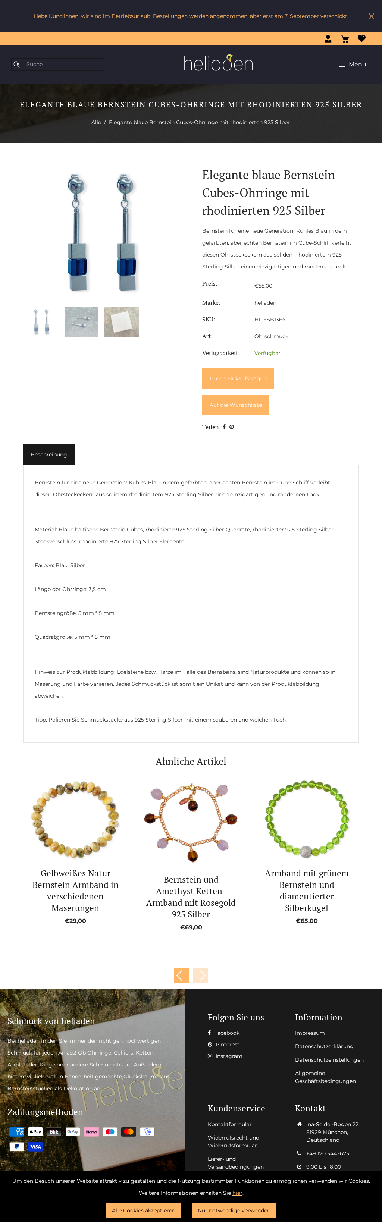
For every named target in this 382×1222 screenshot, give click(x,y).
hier (237, 1193)
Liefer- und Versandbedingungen (236, 1163)
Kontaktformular (230, 1124)
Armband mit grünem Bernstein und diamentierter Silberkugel (307, 890)
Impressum (310, 1033)
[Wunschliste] (362, 38)
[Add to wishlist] (66, 819)
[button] (200, 975)
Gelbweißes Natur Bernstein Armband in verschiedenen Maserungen (75, 890)
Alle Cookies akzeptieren (143, 1210)
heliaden (265, 302)
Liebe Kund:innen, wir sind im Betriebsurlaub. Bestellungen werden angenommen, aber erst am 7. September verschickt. (191, 16)
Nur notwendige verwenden (234, 1210)
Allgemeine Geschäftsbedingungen (325, 1077)
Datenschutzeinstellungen (329, 1059)
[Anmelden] (328, 38)
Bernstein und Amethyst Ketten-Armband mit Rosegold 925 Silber (191, 897)
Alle (96, 122)
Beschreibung (49, 454)
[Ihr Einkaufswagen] (345, 38)
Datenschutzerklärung (324, 1046)
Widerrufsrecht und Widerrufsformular (233, 1141)
